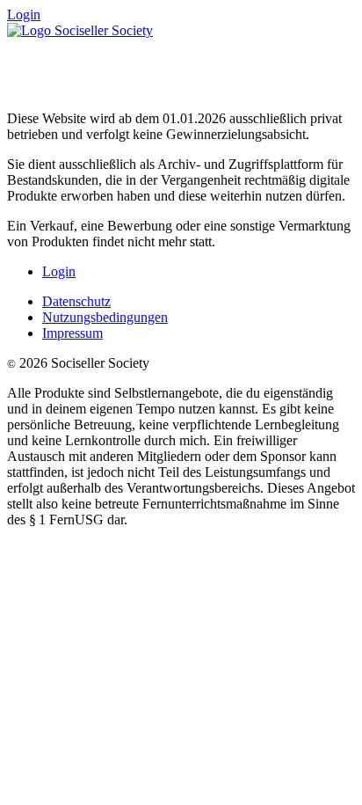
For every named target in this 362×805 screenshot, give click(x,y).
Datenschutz (76, 301)
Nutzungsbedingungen (105, 317)
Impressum (72, 333)
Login (23, 14)
